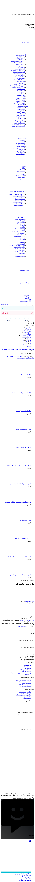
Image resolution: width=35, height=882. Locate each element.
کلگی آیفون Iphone (20, 69)
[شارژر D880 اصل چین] (19, 517)
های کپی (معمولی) (26, 335)
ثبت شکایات (28, 668)
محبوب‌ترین (11, 356)
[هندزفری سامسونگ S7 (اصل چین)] (19, 444)
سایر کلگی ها (21, 67)
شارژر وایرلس (21, 95)
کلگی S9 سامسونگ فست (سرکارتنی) (21, 392)
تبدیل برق (22, 96)
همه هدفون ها (21, 113)
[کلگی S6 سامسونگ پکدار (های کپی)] (19, 535)
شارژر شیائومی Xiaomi (18, 87)
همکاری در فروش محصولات (23, 695)
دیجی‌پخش (31, 349)
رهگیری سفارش (24, 270)
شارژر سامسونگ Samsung (17, 86)
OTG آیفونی (21, 169)
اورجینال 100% (27, 337)
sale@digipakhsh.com (21, 626)
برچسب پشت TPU (19, 254)
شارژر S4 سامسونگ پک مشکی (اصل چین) (19, 556)
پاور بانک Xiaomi (20, 99)
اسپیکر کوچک (21, 146)
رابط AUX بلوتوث (20, 76)
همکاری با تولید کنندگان (25, 693)
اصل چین (28, 327)
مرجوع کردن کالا (26, 671)
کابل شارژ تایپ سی (19, 59)
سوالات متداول (27, 665)
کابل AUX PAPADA (19, 79)
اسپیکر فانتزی (21, 144)
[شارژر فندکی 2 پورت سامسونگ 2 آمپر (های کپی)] (19, 499)
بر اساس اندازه (21, 152)
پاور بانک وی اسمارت (19, 103)
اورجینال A (27, 338)
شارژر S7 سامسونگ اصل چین (23, 429)
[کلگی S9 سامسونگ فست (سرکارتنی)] (19, 390)
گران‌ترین (26, 358)
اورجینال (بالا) (27, 331)
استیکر (23, 230)
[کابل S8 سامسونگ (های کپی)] (19, 408)
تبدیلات (24, 166)
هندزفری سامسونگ (19, 119)
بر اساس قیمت (20, 154)
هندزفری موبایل (20, 115)
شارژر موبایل (21, 82)
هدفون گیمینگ (21, 112)
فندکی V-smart (21, 92)
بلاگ (30, 300)
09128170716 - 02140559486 (26, 620)
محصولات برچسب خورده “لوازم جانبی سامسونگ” (14, 349)
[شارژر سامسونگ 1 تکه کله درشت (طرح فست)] (19, 481)
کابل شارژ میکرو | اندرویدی (17, 62)
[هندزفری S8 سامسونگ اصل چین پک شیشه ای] (19, 462)
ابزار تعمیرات (21, 244)
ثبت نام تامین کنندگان (25, 696)
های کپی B (27, 346)
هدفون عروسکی (20, 110)
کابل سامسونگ (20, 58)
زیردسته (22, 140)
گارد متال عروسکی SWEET (17, 194)
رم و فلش (22, 242)
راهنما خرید (28, 298)
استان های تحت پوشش (25, 681)
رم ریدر (23, 178)
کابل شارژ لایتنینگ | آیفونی (18, 61)
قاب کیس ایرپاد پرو (19, 203)
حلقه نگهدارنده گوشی (19, 228)
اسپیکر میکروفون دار (19, 147)
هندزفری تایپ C (20, 118)
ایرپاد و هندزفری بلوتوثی (18, 126)
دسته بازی (22, 239)
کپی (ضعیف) (27, 332)
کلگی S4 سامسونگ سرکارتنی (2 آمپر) (21, 374)
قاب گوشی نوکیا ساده (19, 196)
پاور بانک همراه (21, 98)
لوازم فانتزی (21, 220)
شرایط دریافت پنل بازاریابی (23, 680)
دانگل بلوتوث (21, 177)
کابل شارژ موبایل (20, 56)
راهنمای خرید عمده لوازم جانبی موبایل (21, 673)
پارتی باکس (21, 149)
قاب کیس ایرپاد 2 (20, 199)
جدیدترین (5, 356)
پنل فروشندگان (27, 698)
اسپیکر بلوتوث (22, 138)
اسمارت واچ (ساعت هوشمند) (17, 245)
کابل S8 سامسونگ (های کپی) (23, 411)
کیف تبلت (22, 192)
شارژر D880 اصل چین (25, 520)
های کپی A (27, 344)
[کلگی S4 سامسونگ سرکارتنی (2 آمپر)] (19, 371)
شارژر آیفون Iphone (19, 84)
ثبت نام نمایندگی (26, 683)
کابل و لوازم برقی (21, 55)
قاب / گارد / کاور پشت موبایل (18, 191)
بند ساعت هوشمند (20, 256)
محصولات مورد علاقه (25, 669)
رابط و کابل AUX (20, 75)
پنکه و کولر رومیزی (19, 247)
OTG (23, 168)
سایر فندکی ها (21, 90)
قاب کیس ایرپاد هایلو (19, 205)
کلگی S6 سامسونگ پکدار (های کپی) (21, 538)
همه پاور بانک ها (20, 104)
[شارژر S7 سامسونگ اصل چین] (19, 426)
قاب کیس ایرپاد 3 (20, 200)
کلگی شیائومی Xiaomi (19, 72)
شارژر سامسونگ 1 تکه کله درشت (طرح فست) (18, 483)
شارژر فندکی (21, 89)
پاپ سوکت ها (21, 224)
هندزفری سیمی (20, 121)
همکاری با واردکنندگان (25, 692)
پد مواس (22, 237)
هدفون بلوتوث (21, 107)
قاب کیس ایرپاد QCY (19, 202)
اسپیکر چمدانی (21, 141)
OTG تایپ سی (21, 171)
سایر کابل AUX (20, 78)
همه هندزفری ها (20, 116)
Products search (28, 14)
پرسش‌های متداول (24, 282)
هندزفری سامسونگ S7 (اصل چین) (22, 447)
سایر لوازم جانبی (21, 217)
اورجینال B (27, 340)
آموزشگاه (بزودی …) (25, 686)
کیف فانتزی (21, 233)
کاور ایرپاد (22, 197)
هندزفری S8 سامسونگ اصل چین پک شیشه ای (18, 465)
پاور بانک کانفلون (20, 101)
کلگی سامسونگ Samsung (18, 70)
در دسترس (20, 358)
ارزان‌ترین (31, 358)
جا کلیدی (22, 227)
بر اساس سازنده (20, 151)
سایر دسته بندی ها (20, 240)
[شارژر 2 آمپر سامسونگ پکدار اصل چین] (19, 572)
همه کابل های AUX (19, 81)
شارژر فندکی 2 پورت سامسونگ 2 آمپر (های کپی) (18, 502)
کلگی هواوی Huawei (19, 73)
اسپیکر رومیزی (20, 143)
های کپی (29, 334)
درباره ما (28, 296)
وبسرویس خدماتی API (25, 684)
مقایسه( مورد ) (29, 601)
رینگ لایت (22, 253)
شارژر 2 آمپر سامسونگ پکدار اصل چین (20, 574)
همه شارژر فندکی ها (19, 93)
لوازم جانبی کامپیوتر (19, 236)
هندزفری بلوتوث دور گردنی (17, 124)
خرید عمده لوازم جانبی (25, 301)
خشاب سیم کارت (20, 248)
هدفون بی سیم (21, 109)
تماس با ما (26, 295)
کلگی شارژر (21, 65)
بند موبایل (22, 225)
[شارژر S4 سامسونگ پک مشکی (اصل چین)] (19, 553)
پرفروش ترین (18, 356)
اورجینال (28, 329)
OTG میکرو (21, 172)
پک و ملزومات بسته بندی (18, 231)
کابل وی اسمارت (20, 64)
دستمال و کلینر (21, 234)
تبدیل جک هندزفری (19, 123)
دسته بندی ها (25, 42)
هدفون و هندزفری (23, 106)
